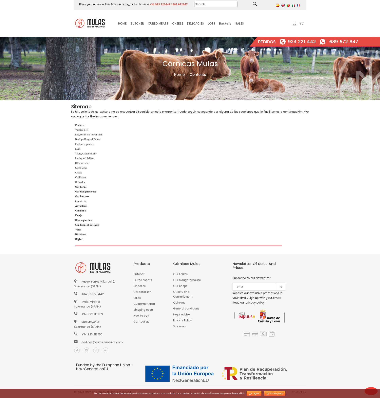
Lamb (78, 149)
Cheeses (140, 286)
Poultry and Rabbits (84, 158)
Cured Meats (81, 168)
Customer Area (144, 304)
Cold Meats (80, 177)
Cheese (78, 172)
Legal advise (181, 314)
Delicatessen (142, 292)
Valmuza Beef (81, 130)
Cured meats (143, 280)
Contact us (141, 322)
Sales (137, 298)
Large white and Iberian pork (88, 134)
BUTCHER (137, 23)
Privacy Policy (182, 320)
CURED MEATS (158, 23)
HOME (122, 23)
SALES (239, 23)
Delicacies (80, 182)
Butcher (139, 274)
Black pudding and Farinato (88, 139)
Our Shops (180, 286)
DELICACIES (195, 23)
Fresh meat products (84, 144)
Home (179, 74)
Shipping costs (144, 310)
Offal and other (82, 163)
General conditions (186, 308)
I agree (255, 393)
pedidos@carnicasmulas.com (102, 342)
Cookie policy (276, 393)
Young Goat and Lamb (86, 153)
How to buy (141, 316)
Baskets (225, 23)
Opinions (179, 303)
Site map (179, 326)
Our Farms (180, 274)
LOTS (211, 23)
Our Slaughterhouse (187, 280)
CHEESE (177, 23)
